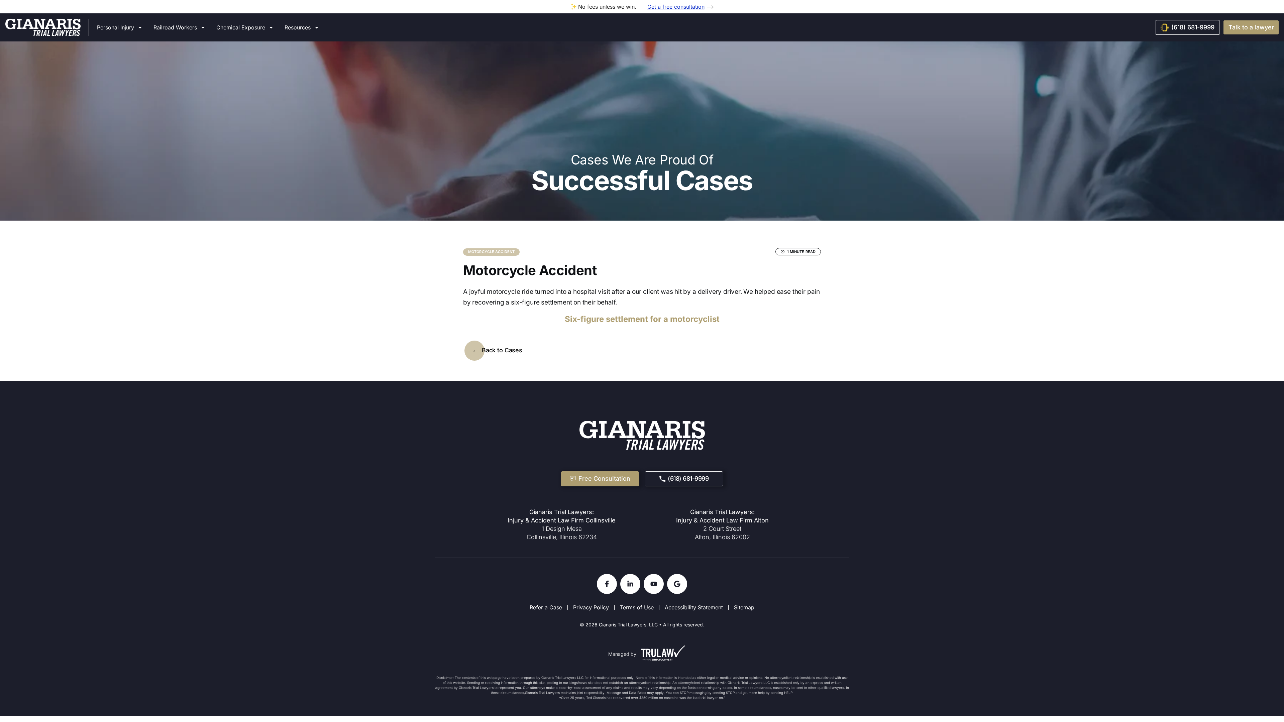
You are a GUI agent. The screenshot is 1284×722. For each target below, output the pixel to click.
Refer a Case (546, 607)
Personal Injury (115, 27)
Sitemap (744, 607)
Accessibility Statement (694, 607)
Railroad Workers (175, 27)
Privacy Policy (591, 607)
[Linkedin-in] (630, 584)
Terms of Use (637, 607)
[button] (1251, 27)
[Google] (677, 584)
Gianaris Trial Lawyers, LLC (628, 624)
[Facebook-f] (607, 584)
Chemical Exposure (240, 27)
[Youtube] (654, 584)
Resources (298, 27)
